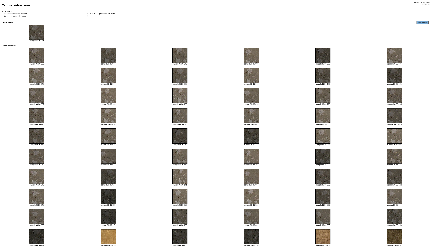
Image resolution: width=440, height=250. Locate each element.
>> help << (426, 4)
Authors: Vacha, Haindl (422, 2)
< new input (422, 22)
